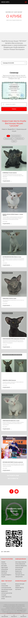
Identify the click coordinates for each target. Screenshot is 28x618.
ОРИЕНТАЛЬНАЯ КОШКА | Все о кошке (11, 420)
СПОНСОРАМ (4, 585)
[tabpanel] (14, 73)
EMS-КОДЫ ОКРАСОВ (20, 562)
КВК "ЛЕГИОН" (6, 581)
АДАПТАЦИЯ (4, 567)
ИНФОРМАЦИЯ (19, 567)
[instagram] (16, 491)
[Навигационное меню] (26, 2)
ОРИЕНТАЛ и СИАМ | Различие (9, 380)
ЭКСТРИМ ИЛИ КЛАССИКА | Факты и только (12, 256)
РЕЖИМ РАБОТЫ (19, 587)
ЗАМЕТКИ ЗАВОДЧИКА (21, 565)
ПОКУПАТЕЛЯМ (7, 559)
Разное (14, 141)
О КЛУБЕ (3, 584)
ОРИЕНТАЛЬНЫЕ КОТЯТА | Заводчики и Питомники (14, 338)
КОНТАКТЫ (18, 589)
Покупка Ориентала (16, 135)
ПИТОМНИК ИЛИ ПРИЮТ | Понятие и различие (13, 462)
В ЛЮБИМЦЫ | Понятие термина (10, 172)
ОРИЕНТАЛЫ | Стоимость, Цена (9, 298)
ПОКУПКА (3, 563)
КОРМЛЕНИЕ (4, 569)
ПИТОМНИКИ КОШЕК (6, 589)
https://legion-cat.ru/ (21, 610)
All (8, 135)
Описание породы (9, 138)
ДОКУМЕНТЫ (18, 569)
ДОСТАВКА (4, 565)
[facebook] (11, 491)
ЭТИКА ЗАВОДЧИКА (20, 563)
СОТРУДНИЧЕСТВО (6, 587)
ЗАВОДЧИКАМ (20, 559)
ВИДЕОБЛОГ (4, 591)
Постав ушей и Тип (19, 138)
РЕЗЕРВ (3, 562)
